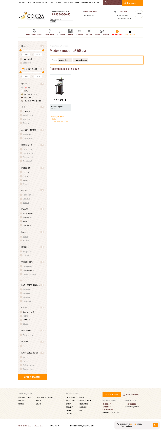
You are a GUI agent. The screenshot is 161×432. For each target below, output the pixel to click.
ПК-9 (24, 346)
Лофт (25, 316)
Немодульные (28, 138)
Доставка (45, 2)
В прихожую (27, 149)
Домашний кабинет (34, 34)
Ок (155, 425)
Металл (25, 180)
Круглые (26, 202)
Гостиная (61, 34)
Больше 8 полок (28, 369)
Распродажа (117, 34)
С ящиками (27, 266)
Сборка (52, 2)
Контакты (92, 2)
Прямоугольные (28, 195)
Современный (28, 312)
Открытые (26, 123)
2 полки (26, 357)
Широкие (26, 225)
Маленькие (27, 213)
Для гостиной (28, 153)
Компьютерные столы (60, 121)
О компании (21, 2)
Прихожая (50, 34)
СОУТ (98, 2)
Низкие (25, 236)
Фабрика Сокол (54, 46)
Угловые (26, 119)
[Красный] (25, 87)
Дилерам (58, 2)
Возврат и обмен (73, 2)
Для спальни (27, 157)
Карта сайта (54, 426)
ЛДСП (25, 172)
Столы (54, 119)
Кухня (70, 34)
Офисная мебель (102, 34)
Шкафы (89, 34)
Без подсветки (28, 335)
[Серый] (22, 87)
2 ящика (26, 289)
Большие (26, 217)
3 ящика (26, 293)
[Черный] (29, 87)
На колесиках (27, 270)
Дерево (25, 176)
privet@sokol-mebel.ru (132, 395)
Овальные (26, 199)
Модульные (27, 134)
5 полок (26, 361)
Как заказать (31, 2)
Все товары (130, 34)
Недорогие (27, 59)
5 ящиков (26, 301)
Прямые (26, 111)
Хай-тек (25, 323)
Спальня (79, 34)
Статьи (65, 2)
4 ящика (26, 297)
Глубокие (26, 255)
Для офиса (27, 161)
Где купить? (84, 2)
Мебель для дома (57, 116)
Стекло (25, 184)
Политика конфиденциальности (82, 426)
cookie (133, 424)
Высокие (26, 240)
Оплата (38, 2)
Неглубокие (27, 251)
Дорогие (26, 63)
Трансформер (28, 115)
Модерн (26, 320)
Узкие (25, 221)
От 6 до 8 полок (28, 365)
